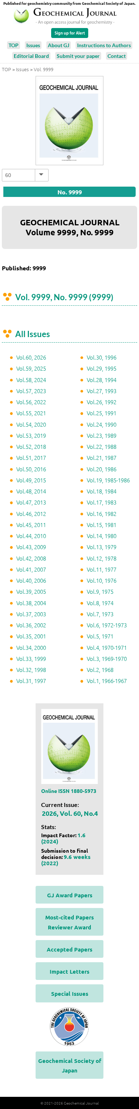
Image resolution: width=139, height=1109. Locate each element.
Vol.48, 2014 (31, 491)
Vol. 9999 (43, 69)
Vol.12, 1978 (101, 558)
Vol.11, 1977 (101, 569)
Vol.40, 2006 (31, 580)
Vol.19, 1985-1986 (108, 480)
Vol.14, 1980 (101, 536)
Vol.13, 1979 (101, 547)
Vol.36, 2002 (31, 625)
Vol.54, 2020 (31, 424)
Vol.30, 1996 (101, 357)
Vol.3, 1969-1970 (107, 658)
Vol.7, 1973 (100, 614)
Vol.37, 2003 (31, 614)
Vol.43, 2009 (31, 547)
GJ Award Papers (69, 895)
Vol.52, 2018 (31, 446)
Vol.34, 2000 (31, 647)
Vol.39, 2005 (31, 591)
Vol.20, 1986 (101, 469)
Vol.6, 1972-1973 (107, 625)
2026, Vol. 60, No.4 (70, 813)
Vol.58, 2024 (31, 380)
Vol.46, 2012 (31, 513)
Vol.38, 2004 (31, 603)
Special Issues (69, 993)
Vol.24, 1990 (101, 424)
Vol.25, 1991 (101, 413)
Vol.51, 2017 (31, 457)
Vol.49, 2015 (31, 480)
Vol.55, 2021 (31, 413)
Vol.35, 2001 (31, 636)
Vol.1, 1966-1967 (107, 681)
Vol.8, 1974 (100, 603)
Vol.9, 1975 (100, 591)
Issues (33, 45)
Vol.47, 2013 (31, 502)
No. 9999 (69, 192)
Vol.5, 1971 (100, 636)
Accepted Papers (69, 949)
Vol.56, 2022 (31, 402)
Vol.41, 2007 (31, 569)
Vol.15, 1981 (101, 524)
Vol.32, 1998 (31, 669)
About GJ (58, 45)
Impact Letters (69, 971)
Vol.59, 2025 (31, 368)
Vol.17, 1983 (101, 502)
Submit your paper (78, 56)
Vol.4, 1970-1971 (107, 647)
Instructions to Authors (104, 45)
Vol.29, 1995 (101, 368)
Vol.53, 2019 (31, 435)
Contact (116, 56)
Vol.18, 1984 (101, 491)
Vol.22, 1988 (101, 446)
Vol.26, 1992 (101, 402)
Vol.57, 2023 (31, 391)
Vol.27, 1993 (101, 391)
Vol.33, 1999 (31, 658)
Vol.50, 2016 (31, 469)
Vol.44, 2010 (31, 536)
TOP (14, 45)
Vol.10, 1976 (101, 580)
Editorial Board (31, 56)
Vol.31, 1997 (31, 681)
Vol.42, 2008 (31, 558)
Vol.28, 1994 (101, 380)
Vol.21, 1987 (101, 457)
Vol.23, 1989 (101, 435)
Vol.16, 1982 (101, 513)
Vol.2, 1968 (100, 669)
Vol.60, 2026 (31, 357)
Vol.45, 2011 (31, 524)
